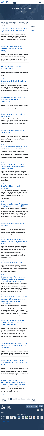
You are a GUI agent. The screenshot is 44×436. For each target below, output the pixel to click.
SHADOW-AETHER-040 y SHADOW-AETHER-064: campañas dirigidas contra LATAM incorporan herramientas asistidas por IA (14, 382)
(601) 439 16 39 (9, 420)
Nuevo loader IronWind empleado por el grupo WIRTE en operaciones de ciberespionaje (13, 100)
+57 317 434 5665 (5, 421)
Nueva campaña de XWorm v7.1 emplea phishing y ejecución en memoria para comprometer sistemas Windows (13, 279)
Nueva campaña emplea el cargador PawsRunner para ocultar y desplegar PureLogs (12, 49)
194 (28, 398)
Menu (40, 2)
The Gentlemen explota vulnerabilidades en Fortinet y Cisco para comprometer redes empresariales (14, 346)
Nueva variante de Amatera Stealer (11, 263)
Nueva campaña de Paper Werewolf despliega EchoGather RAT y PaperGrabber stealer (14, 242)
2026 (33, 30)
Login (41, 406)
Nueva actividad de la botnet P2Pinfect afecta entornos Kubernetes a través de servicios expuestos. (13, 167)
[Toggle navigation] (14, 3)
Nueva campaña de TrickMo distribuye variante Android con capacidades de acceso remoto (14, 363)
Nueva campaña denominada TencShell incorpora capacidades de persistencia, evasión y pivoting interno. (13, 323)
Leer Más (2, 44)
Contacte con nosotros (31, 406)
